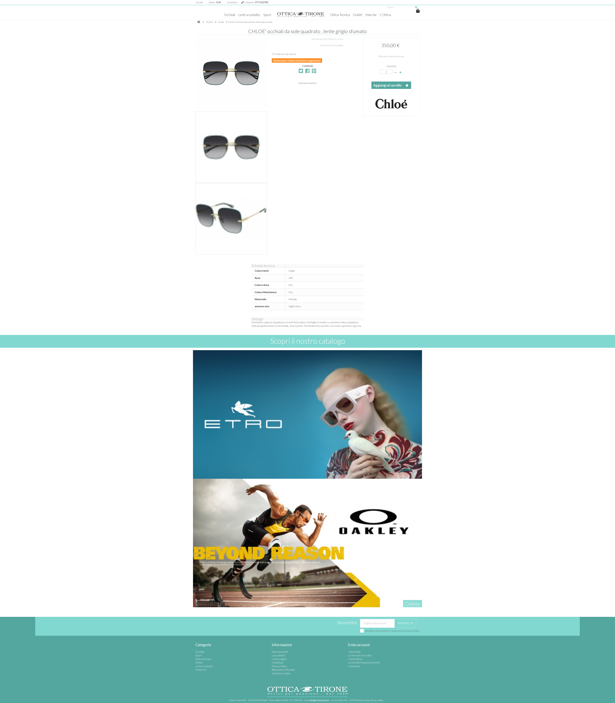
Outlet (357, 15)
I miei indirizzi (355, 658)
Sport (267, 15)
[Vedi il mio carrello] (418, 11)
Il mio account (359, 645)
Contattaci (232, 2)
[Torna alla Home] (199, 22)
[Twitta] (301, 71)
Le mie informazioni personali (363, 662)
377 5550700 (261, 2)
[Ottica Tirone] (300, 14)
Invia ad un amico (307, 82)
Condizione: (325, 45)
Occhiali (229, 15)
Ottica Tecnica (340, 15)
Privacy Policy (412, 630)
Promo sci (200, 669)
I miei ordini (354, 651)
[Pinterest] (314, 71)
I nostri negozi (279, 658)
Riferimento (317, 39)
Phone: (285, 700)
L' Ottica (385, 15)
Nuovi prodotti (280, 651)
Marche (371, 15)
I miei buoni (354, 666)
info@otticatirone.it (319, 700)
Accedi (199, 2)
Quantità (391, 66)
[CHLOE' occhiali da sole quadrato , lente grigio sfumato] (231, 147)
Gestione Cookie (281, 673)
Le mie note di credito (360, 655)
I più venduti (278, 655)
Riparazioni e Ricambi (283, 669)
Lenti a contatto (249, 15)
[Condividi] (307, 71)
